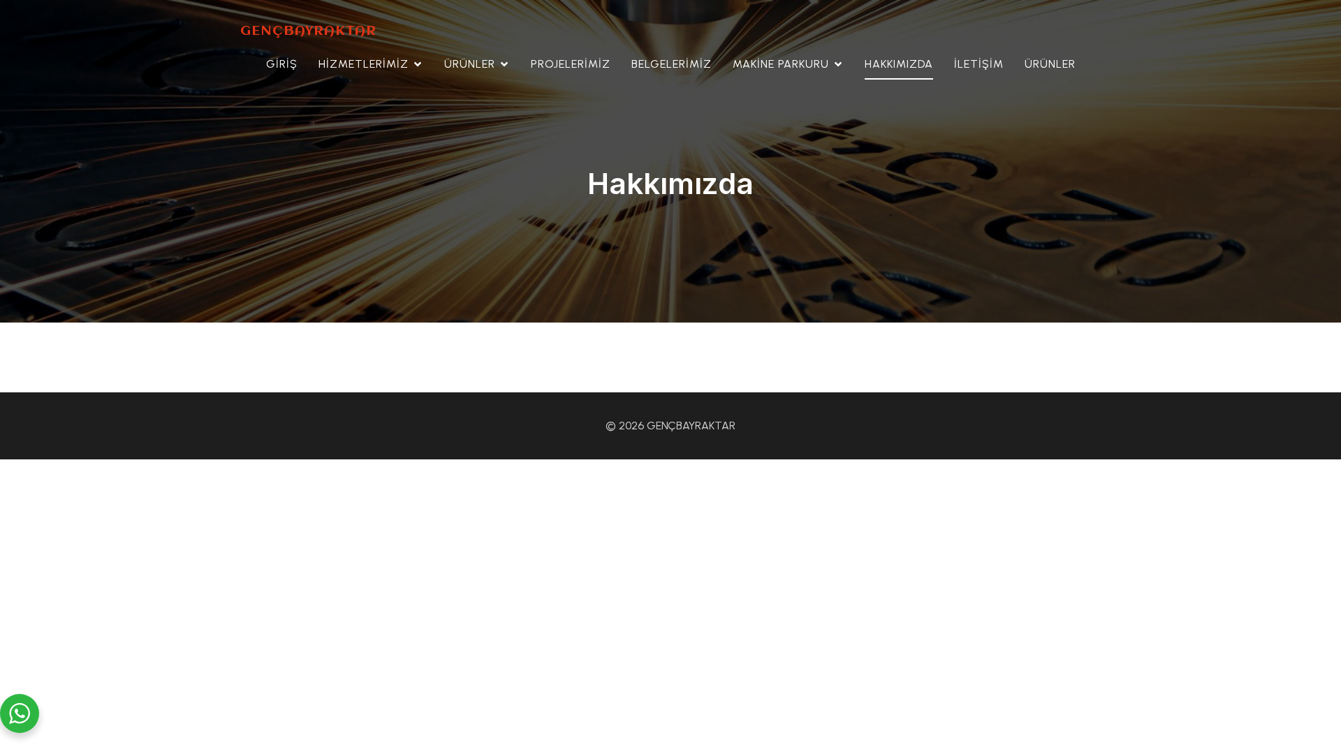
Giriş (282, 64)
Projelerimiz (570, 64)
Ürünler (1050, 64)
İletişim (979, 64)
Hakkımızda (899, 64)
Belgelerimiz (671, 64)
